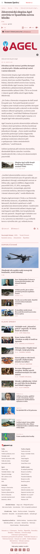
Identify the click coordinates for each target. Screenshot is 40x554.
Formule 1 (4, 479)
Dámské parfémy (8, 523)
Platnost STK (24, 500)
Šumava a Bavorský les (7, 492)
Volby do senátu (5, 461)
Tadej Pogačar (25, 459)
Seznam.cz (29, 2)
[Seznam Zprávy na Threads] (24, 550)
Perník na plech (25, 481)
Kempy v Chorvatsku (7, 488)
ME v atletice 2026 (6, 477)
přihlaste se (27, 32)
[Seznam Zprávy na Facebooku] (12, 550)
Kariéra (20, 531)
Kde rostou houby (7, 507)
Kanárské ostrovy (6, 238)
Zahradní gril (33, 514)
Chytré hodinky (14, 525)
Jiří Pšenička (24, 333)
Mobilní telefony (21, 520)
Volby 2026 (4, 451)
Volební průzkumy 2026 (8, 454)
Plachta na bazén (22, 511)
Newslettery (14, 541)
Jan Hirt (23, 456)
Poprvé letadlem (6, 490)
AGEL (16, 235)
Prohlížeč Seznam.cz (30, 537)
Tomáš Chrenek (24, 235)
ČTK (2, 21)
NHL (2, 481)
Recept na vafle (25, 479)
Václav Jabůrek (25, 364)
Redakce (10, 533)
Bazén (15, 511)
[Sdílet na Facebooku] (35, 229)
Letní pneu (17, 523)
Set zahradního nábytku (22, 514)
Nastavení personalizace (19, 543)
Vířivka (19, 516)
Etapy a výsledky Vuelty (27, 454)
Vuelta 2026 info (25, 451)
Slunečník (5, 514)
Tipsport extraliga (6, 474)
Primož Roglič (25, 461)
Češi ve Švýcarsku (6, 495)
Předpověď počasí (28, 505)
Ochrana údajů (26, 533)
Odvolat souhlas (24, 541)
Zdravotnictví (17, 238)
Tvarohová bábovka (26, 477)
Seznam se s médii (20, 539)
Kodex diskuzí (31, 539)
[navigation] (2, 2)
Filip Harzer (24, 387)
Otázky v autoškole (26, 497)
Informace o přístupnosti (19, 535)
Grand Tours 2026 (26, 463)
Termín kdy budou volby (8, 459)
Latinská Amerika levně (8, 497)
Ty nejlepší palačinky (27, 469)
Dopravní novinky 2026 (27, 492)
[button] (20, 46)
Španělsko (26, 238)
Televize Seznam (8, 539)
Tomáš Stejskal (25, 376)
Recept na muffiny (26, 472)
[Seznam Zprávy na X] (16, 550)
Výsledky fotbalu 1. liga (7, 472)
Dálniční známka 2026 (27, 490)
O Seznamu (13, 531)
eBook (26, 27)
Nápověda (27, 531)
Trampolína (31, 511)
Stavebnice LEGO (31, 520)
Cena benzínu (16, 507)
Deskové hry (25, 523)
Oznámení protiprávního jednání (12, 537)
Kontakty (34, 531)
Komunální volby (6, 463)
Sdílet (32, 27)
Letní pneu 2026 (25, 488)
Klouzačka (11, 514)
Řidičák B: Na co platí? (27, 495)
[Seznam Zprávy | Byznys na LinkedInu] (28, 550)
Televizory (32, 523)
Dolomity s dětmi (6, 500)
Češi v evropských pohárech (29, 507)
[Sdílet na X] (38, 229)
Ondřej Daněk (25, 352)
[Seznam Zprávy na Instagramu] (20, 550)
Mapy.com (19, 505)
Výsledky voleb (5, 456)
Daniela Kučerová (26, 343)
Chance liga (4, 469)
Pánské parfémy (24, 525)
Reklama (17, 533)
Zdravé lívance (25, 474)
